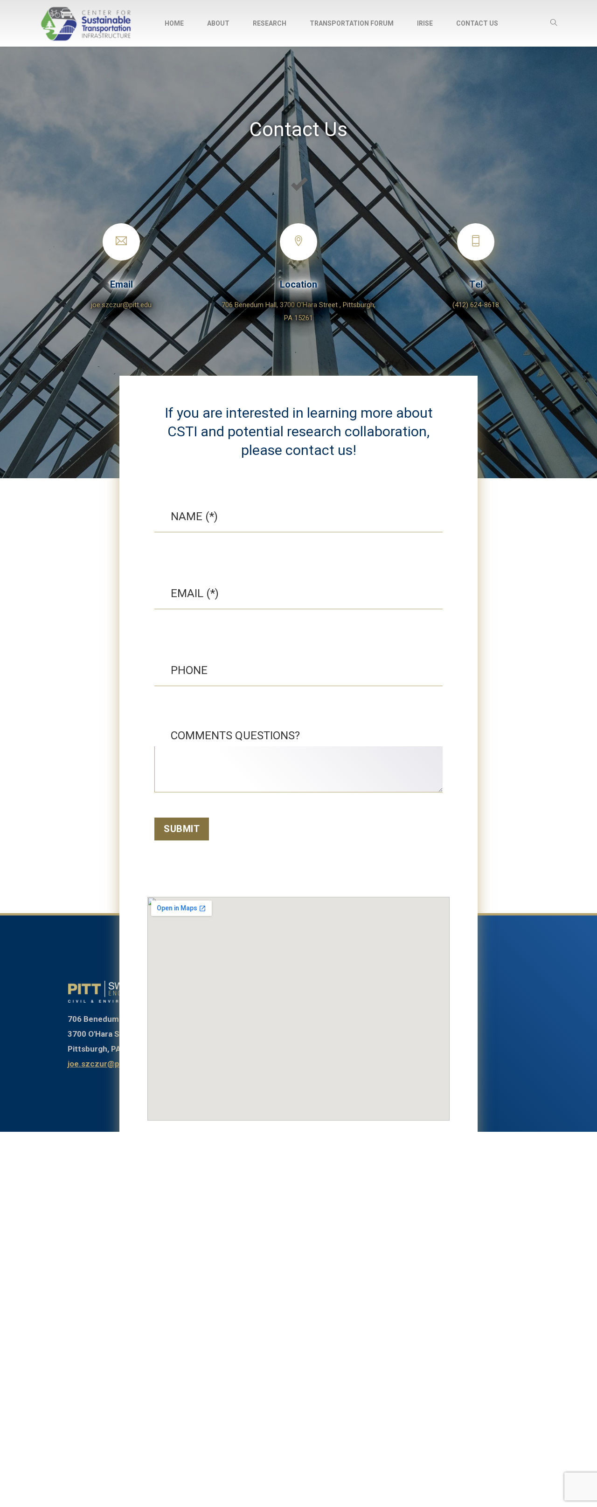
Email (121, 284)
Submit (182, 829)
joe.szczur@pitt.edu (121, 305)
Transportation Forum (352, 23)
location (298, 284)
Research (269, 23)
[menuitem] (174, 23)
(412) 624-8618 (475, 305)
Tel (476, 284)
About (218, 23)
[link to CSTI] (112, 992)
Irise (425, 23)
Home (174, 23)
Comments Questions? (235, 735)
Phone (189, 670)
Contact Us (477, 23)
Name (186, 516)
